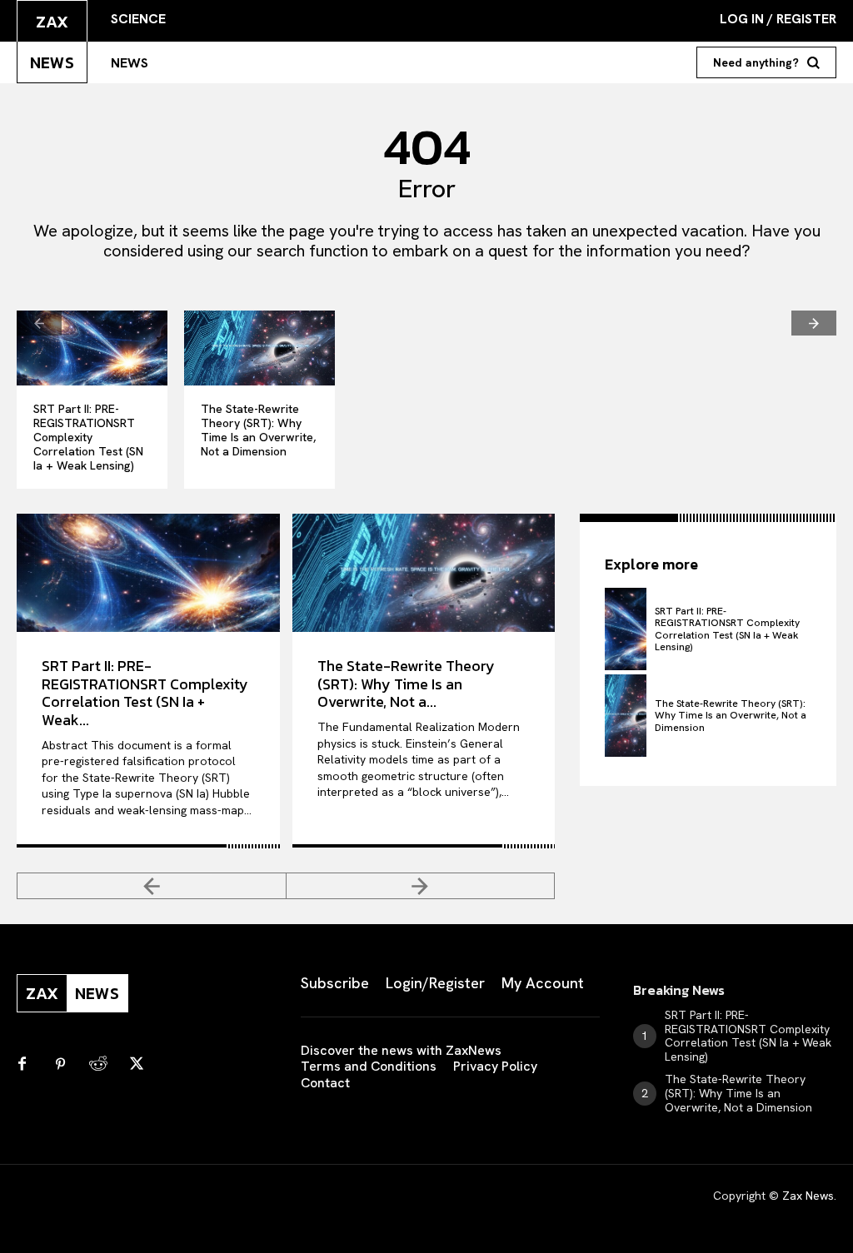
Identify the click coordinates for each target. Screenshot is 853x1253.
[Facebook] (22, 1065)
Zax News (808, 1195)
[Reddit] (98, 1065)
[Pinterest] (60, 1065)
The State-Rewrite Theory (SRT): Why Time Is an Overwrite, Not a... (406, 683)
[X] (137, 1065)
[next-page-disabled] (813, 323)
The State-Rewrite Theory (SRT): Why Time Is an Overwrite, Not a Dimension (258, 429)
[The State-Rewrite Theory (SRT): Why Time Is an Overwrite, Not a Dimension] (259, 348)
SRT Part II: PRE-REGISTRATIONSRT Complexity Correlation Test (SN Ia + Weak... (145, 692)
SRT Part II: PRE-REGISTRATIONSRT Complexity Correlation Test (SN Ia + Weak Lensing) (88, 436)
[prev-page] (39, 323)
